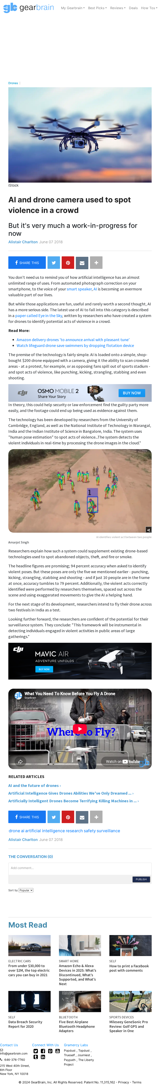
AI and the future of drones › (34, 785)
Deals (133, 8)
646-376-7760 (14, 1059)
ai (22, 831)
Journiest (84, 1055)
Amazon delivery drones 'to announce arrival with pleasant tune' (73, 339)
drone (14, 831)
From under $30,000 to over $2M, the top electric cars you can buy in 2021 (29, 970)
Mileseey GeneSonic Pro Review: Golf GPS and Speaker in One (128, 1026)
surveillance (108, 831)
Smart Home (69, 961)
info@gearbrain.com (14, 1053)
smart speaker (79, 288)
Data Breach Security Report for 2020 (25, 1024)
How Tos (148, 8)
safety (90, 831)
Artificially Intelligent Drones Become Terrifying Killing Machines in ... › (73, 800)
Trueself (70, 1055)
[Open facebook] (43, 1050)
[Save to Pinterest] (68, 262)
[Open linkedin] (43, 1056)
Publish (141, 879)
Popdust (69, 1050)
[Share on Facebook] (27, 262)
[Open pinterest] (50, 1050)
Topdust (84, 1050)
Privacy (123, 1082)
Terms (136, 1082)
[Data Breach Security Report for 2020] (29, 1001)
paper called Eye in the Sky (38, 315)
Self (112, 961)
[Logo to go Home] (29, 8)
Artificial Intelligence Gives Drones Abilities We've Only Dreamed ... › (71, 793)
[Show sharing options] (148, 529)
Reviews (116, 8)
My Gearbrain (71, 8)
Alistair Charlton (23, 242)
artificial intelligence (45, 831)
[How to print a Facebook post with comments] (130, 945)
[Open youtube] (57, 1050)
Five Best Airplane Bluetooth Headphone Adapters (77, 1026)
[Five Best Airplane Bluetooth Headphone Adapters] (80, 1001)
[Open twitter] (36, 1050)
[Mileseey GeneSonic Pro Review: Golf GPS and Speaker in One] (130, 1001)
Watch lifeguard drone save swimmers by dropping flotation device (75, 345)
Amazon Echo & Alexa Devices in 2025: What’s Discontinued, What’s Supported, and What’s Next (77, 974)
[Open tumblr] (36, 1056)
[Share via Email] (82, 263)
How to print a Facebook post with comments (129, 968)
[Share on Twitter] (54, 262)
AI (95, 288)
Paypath (69, 1060)
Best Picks (96, 8)
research (74, 831)
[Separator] (96, 262)
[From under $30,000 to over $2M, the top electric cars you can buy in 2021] (29, 945)
